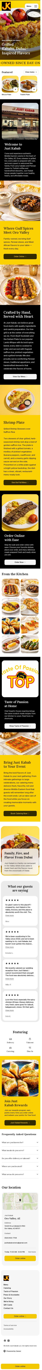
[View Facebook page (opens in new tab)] (5, 1340)
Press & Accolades (11, 1295)
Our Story (8, 1298)
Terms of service (10, 1325)
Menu (29, 6)
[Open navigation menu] (35, 6)
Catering (7, 1288)
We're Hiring (8, 1301)
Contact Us (8, 1308)
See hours (32, 1252)
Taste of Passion (11, 1291)
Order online (20, 1258)
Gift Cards (8, 1305)
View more (9, 915)
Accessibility (9, 1329)
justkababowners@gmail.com (15, 1243)
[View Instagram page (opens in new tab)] (8, 1340)
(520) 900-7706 (10, 1238)
